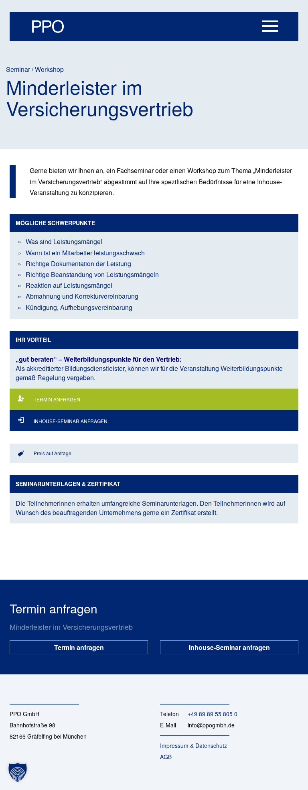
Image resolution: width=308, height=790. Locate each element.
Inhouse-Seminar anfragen (229, 645)
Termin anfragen (79, 645)
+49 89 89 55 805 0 (212, 714)
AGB (166, 757)
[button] (17, 772)
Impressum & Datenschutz (193, 745)
